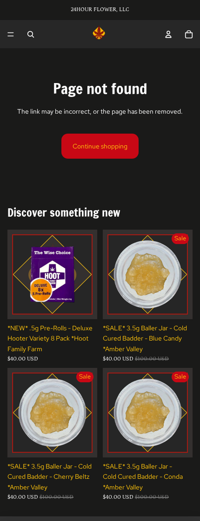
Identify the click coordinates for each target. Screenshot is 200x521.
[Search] (30, 34)
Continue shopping (100, 146)
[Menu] (10, 34)
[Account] (168, 34)
